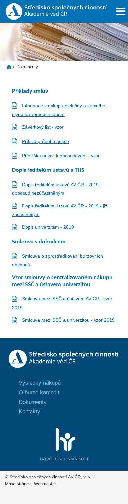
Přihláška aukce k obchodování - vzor (61, 155)
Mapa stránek (18, 484)
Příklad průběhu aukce (45, 141)
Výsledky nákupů (40, 383)
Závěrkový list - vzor (43, 127)
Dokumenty (27, 67)
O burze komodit (39, 392)
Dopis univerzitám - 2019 (48, 227)
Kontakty (29, 411)
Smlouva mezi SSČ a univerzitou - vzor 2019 (68, 320)
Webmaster (45, 484)
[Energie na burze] (64, 369)
